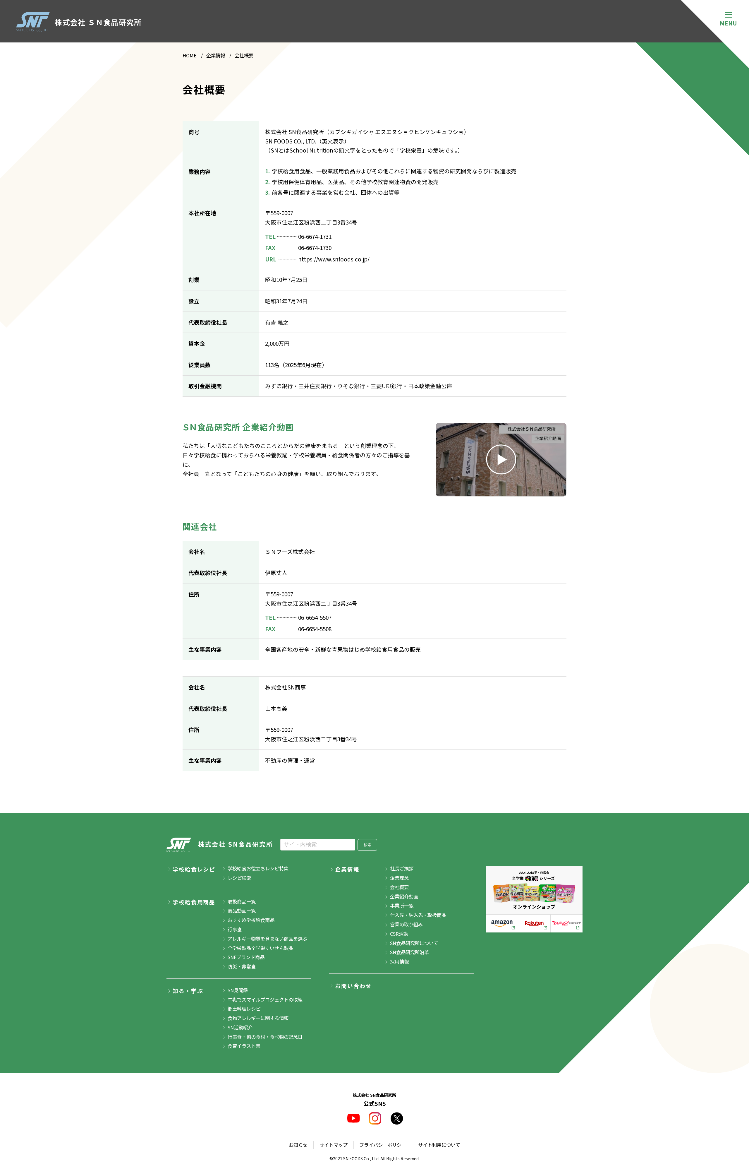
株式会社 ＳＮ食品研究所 (98, 22)
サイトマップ (333, 1144)
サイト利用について (439, 1144)
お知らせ (298, 1144)
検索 (367, 845)
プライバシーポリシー (382, 1144)
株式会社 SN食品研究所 (235, 844)
